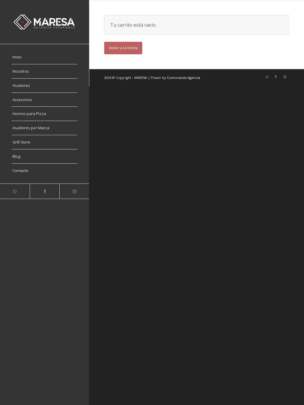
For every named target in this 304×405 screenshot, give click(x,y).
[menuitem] (44, 57)
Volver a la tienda (123, 47)
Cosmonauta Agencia (183, 77)
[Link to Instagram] (74, 191)
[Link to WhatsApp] (15, 191)
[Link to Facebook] (44, 191)
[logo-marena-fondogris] (44, 22)
